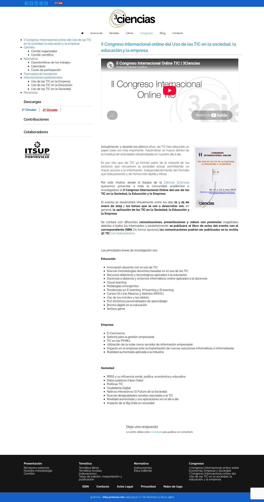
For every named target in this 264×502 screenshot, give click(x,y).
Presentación (33, 463)
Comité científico (42, 55)
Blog (162, 33)
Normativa (31, 59)
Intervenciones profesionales (43, 77)
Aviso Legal (125, 486)
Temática (85, 463)
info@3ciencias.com (113, 497)
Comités (29, 47)
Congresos (146, 33)
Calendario (38, 66)
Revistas (114, 33)
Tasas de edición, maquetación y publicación (100, 478)
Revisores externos (36, 468)
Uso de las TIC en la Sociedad (51, 89)
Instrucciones (143, 468)
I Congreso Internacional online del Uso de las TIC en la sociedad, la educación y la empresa (212, 476)
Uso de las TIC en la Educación (51, 85)
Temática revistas (90, 470)
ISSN (85, 486)
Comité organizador (44, 51)
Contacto (177, 33)
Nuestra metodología (38, 470)
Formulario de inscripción (40, 74)
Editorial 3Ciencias (176, 182)
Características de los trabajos (50, 62)
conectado (156, 432)
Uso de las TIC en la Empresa (50, 81)
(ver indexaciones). (123, 233)
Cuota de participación (46, 70)
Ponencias (30, 92)
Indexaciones (88, 473)
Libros (129, 33)
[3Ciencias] (132, 18)
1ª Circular (29, 110)
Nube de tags (173, 486)
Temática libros (89, 468)
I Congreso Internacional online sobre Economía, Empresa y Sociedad (214, 469)
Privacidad (148, 486)
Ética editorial (143, 470)
